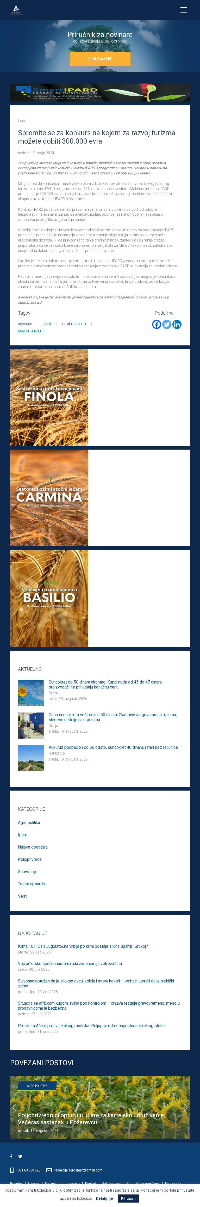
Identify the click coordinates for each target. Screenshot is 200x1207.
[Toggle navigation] (184, 10)
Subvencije (28, 871)
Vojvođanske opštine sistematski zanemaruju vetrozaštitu (70, 963)
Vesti (22, 896)
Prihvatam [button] (128, 1198)
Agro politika (29, 822)
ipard (47, 323)
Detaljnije (104, 1198)
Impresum (72, 1183)
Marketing (52, 1183)
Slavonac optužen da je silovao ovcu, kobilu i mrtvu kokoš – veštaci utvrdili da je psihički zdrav (96, 983)
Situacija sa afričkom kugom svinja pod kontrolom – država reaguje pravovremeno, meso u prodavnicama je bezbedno (99, 1006)
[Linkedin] (177, 324)
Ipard (22, 121)
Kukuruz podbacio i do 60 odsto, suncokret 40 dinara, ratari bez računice (113, 747)
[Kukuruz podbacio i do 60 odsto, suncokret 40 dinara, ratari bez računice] (31, 758)
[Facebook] (156, 324)
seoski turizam (30, 330)
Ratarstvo (57, 753)
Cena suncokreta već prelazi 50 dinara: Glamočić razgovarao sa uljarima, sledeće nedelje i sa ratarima (113, 717)
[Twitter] (166, 324)
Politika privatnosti (115, 1183)
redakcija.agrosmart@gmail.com (78, 1170)
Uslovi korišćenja (147, 1183)
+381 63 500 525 (28, 1170)
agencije (25, 323)
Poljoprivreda (30, 859)
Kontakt (90, 1183)
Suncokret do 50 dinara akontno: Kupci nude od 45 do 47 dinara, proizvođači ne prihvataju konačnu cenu (105, 685)
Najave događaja (33, 847)
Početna (16, 1183)
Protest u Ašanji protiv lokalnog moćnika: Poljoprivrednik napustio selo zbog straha (92, 1025)
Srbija (53, 725)
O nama (34, 1183)
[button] (14, 1107)
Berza (53, 693)
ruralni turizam (74, 323)
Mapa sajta (173, 1183)
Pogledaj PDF (100, 59)
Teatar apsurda (31, 883)
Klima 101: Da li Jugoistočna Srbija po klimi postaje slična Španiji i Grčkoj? (83, 946)
